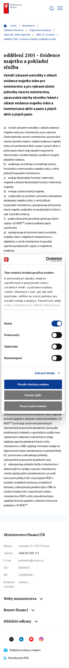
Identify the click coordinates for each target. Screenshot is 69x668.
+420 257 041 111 (28, 553)
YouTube (31, 639)
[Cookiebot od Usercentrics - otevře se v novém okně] (46, 259)
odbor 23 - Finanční (45, 34)
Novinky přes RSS (18, 657)
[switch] (57, 335)
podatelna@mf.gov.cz (31, 560)
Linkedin (21, 639)
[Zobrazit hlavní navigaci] (60, 8)
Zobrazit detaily (45, 373)
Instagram (41, 639)
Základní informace (14, 30)
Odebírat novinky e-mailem (25, 650)
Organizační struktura (40, 30)
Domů (13, 26)
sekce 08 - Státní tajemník (17, 34)
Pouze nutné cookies (33, 406)
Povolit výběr (33, 395)
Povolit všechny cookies (33, 384)
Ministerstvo (28, 26)
